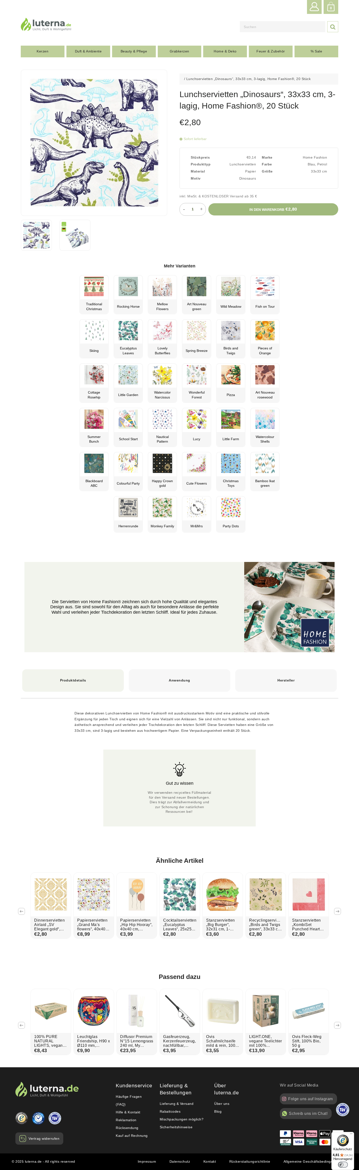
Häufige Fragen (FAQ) (129, 1100)
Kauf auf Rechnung (132, 1136)
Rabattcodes (170, 1111)
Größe (267, 171)
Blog (218, 1111)
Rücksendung (127, 1128)
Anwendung (179, 680)
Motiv (196, 178)
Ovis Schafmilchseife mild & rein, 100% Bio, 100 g (222, 1043)
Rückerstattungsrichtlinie (249, 1161)
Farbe (267, 164)
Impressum (147, 1161)
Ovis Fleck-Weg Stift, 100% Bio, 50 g (306, 1041)
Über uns (221, 1104)
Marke (267, 157)
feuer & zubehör (270, 51)
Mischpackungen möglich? (182, 1119)
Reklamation (126, 1120)
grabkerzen (179, 51)
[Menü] (351, 1135)
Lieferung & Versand (177, 1104)
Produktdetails (73, 680)
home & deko (225, 51)
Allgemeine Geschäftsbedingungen (312, 1161)
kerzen (42, 51)
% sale (316, 51)
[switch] (343, 1165)
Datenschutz (179, 1161)
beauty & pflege (134, 51)
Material (198, 171)
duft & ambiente (88, 51)
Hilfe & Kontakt (128, 1112)
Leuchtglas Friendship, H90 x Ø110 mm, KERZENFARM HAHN (93, 1045)
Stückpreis (200, 157)
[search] (282, 26)
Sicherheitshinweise (176, 1127)
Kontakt (209, 1161)
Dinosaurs (247, 178)
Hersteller (286, 680)
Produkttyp (201, 164)
